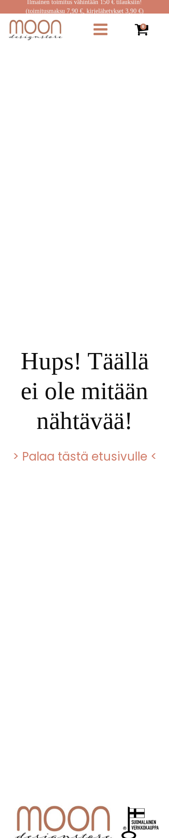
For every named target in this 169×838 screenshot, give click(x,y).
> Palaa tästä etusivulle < (85, 456)
